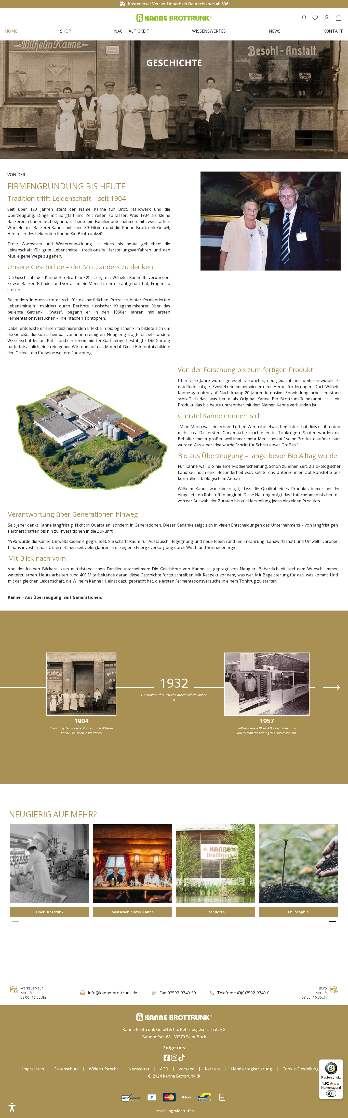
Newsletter (139, 1069)
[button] (12, 1107)
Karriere (213, 1069)
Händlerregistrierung (251, 1069)
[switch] (331, 1094)
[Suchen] (303, 17)
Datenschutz (66, 1069)
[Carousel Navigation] (174, 921)
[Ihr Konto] (327, 17)
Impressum (33, 1069)
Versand (186, 1069)
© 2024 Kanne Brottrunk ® (174, 1076)
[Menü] (340, 1062)
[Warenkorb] (338, 17)
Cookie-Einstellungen (303, 1069)
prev (15, 921)
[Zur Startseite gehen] (173, 18)
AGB (164, 1069)
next (331, 687)
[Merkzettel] (315, 17)
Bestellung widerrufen (174, 1110)
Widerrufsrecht (103, 1069)
